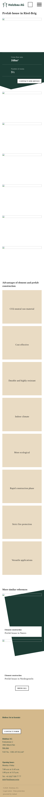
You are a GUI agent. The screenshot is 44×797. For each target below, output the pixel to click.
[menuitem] (8, 791)
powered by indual (10, 794)
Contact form (11, 731)
